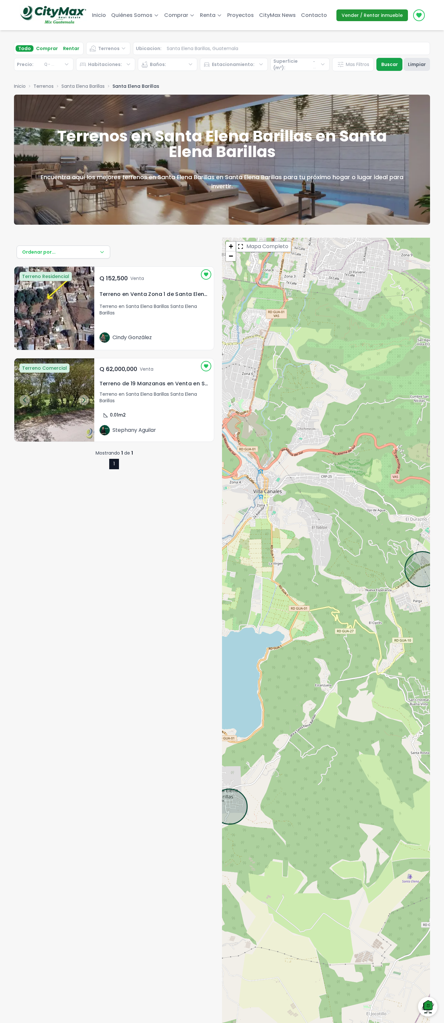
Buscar (389, 64)
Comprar (47, 48)
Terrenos (43, 86)
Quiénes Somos (131, 15)
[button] (231, 246)
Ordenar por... (39, 252)
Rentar (71, 48)
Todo (24, 48)
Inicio (99, 15)
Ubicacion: (149, 48)
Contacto (314, 15)
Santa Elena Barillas (83, 86)
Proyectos (240, 15)
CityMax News (277, 15)
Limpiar (417, 64)
